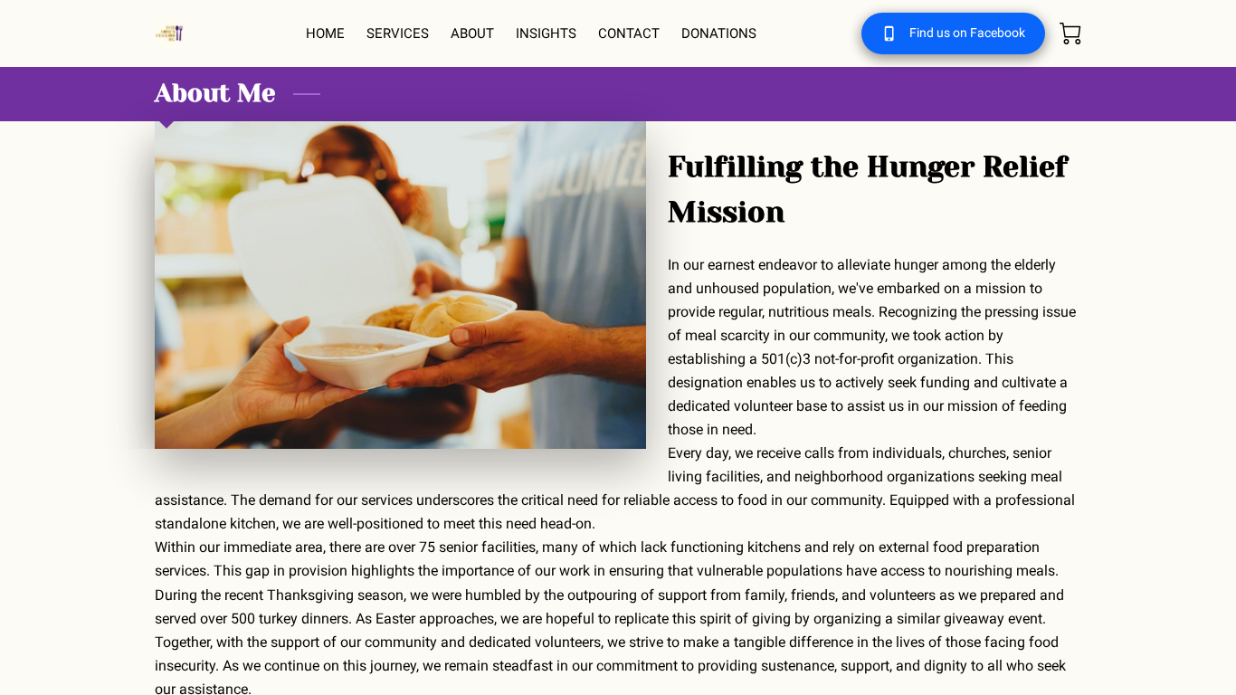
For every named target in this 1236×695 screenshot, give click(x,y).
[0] (1070, 33)
